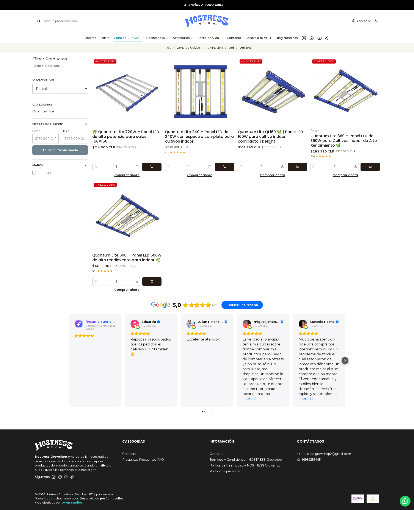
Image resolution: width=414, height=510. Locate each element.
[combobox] (61, 21)
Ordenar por (43, 79)
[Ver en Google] (134, 324)
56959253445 (311, 460)
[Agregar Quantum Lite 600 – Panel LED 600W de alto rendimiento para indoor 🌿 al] (152, 281)
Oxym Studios (72, 502)
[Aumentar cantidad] (137, 167)
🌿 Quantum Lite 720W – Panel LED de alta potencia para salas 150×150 (125, 136)
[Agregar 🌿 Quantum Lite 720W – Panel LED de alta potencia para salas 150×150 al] (152, 167)
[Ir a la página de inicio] (207, 21)
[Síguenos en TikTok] (327, 38)
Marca (37, 165)
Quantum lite (43, 111)
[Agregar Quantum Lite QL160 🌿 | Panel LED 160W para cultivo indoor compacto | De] (297, 167)
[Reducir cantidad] (96, 167)
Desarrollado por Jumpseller (101, 498)
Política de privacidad (225, 471)
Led (231, 47)
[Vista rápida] (158, 91)
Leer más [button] (250, 399)
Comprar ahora (127, 175)
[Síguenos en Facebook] (311, 38)
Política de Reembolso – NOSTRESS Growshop (245, 465)
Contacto (129, 454)
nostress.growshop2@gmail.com (326, 454)
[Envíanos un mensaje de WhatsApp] (405, 501)
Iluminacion (214, 47)
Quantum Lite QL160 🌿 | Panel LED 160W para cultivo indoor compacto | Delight (270, 136)
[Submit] (38, 21)
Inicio (167, 47)
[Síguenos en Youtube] (319, 38)
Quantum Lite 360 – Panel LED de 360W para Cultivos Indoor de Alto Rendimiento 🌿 (343, 140)
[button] (69, 360)
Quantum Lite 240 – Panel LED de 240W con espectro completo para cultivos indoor (199, 136)
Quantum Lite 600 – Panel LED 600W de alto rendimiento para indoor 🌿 (127, 258)
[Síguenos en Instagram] (304, 38)
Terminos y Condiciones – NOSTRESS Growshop (246, 460)
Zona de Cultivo (188, 47)
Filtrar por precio (47, 124)
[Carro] (376, 21)
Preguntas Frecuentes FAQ (143, 460)
